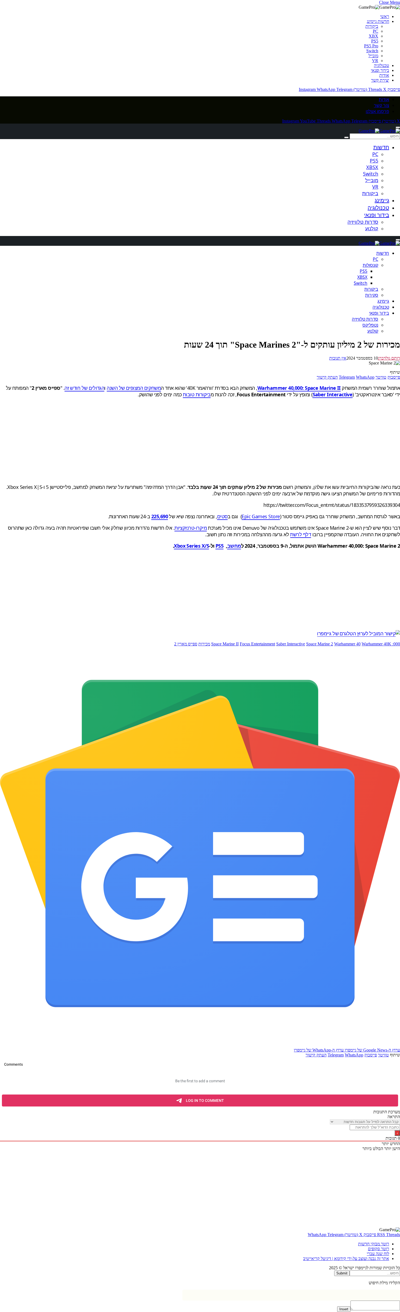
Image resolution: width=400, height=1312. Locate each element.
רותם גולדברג (389, 358)
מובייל (373, 55)
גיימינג (382, 200)
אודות (384, 75)
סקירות (371, 295)
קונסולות (370, 265)
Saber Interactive (290, 644)
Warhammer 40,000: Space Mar (293, 388)
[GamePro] (379, 130)
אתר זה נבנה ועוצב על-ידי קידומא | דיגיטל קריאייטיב (346, 1258)
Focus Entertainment (257, 644)
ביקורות (371, 26)
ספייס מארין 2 (185, 644)
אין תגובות (337, 358)
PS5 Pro (371, 46)
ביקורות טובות (197, 394)
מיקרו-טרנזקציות (190, 528)
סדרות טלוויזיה (362, 222)
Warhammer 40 (347, 644)
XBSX (372, 167)
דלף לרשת (300, 534)
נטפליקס (370, 325)
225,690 (159, 516)
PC (375, 31)
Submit (341, 1273)
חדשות (381, 147)
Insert (343, 1309)
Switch (372, 50)
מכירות (204, 644)
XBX (373, 36)
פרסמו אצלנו (377, 111)
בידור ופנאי (380, 70)
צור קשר (381, 105)
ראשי (384, 16)
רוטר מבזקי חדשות (373, 1244)
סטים (222, 516)
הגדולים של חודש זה (84, 388)
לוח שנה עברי (378, 1253)
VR (375, 60)
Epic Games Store (261, 516)
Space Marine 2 (319, 644)
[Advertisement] (236, 441)
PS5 (374, 41)
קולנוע (371, 228)
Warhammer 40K (376, 644)
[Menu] (398, 127)
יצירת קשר (380, 80)
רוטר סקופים (378, 1248)
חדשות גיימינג (378, 21)
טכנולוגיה (381, 65)
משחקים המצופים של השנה (134, 388)
